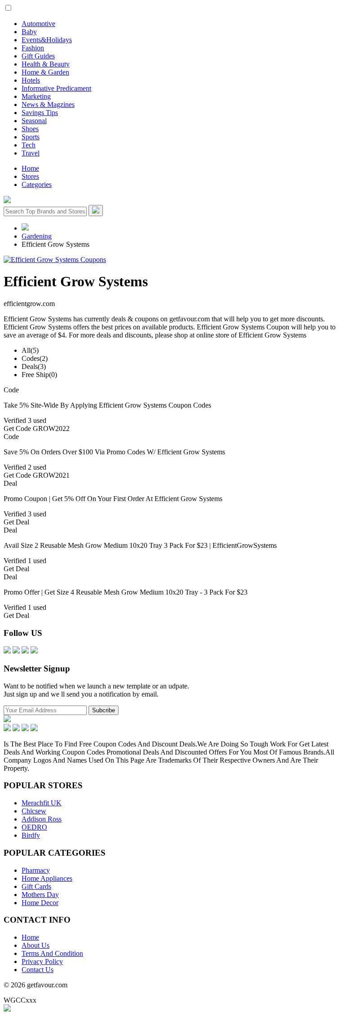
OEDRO (34, 827)
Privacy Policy (42, 961)
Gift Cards (36, 886)
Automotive (38, 23)
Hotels (31, 80)
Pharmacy (36, 870)
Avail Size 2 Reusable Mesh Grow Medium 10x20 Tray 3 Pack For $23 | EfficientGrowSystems (140, 545)
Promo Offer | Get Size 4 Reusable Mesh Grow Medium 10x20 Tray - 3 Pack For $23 (126, 592)
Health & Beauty (46, 64)
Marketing (36, 96)
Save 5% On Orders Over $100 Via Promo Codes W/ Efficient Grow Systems (114, 452)
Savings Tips (40, 112)
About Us (35, 945)
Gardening (37, 236)
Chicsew (34, 811)
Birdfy (31, 835)
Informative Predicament (56, 88)
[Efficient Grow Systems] (55, 259)
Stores (30, 176)
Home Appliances (47, 878)
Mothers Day (40, 894)
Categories (37, 184)
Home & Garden (45, 72)
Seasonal (34, 120)
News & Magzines (48, 104)
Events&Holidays (47, 40)
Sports (31, 137)
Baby (29, 32)
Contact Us (37, 969)
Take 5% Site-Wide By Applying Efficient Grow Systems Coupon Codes (107, 405)
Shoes (30, 129)
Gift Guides (38, 56)
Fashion (33, 48)
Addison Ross (42, 819)
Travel (31, 153)
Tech (28, 145)
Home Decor (40, 902)
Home (30, 168)
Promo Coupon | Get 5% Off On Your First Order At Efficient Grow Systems (113, 498)
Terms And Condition (52, 953)
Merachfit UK (42, 803)
